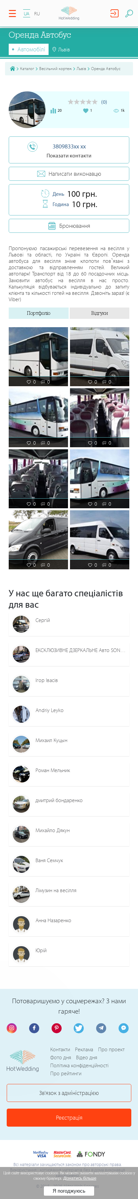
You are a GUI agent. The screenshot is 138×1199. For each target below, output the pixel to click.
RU (37, 13)
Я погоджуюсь (69, 1191)
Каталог (27, 68)
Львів (81, 68)
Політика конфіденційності (79, 1065)
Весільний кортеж (55, 68)
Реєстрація (69, 1117)
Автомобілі (31, 49)
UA (26, 13)
